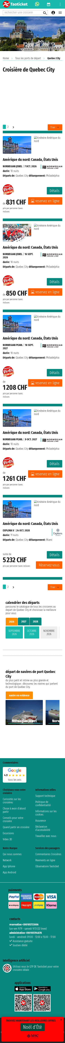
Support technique (45, 795)
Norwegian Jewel (12, 166)
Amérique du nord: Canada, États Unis (30, 159)
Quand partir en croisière (16, 827)
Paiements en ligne (45, 860)
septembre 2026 (14, 632)
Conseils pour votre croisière (13, 819)
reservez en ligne (47, 201)
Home (6, 58)
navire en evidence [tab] (19, 695)
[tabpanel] (32, 633)
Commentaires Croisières (48, 854)
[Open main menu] (60, 13)
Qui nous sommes (12, 854)
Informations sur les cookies (46, 813)
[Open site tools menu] (60, 4)
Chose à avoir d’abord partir (14, 810)
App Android (9, 872)
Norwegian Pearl (13, 345)
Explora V (8, 530)
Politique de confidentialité (43, 803)
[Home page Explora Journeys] (58, 531)
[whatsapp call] (37, 4)
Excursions (8, 833)
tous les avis (14, 779)
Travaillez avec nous (45, 836)
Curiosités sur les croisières (12, 800)
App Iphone (9, 866)
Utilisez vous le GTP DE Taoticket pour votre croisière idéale (36, 968)
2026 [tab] (11, 621)
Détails (54, 190)
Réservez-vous (49, 565)
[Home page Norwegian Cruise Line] (52, 166)
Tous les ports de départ (28, 58)
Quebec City (22, 175)
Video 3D (7, 839)
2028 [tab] (35, 621)
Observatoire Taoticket (47, 866)
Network (7, 860)
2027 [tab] (23, 621)
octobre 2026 (31, 632)
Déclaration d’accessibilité (42, 828)
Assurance (40, 820)
